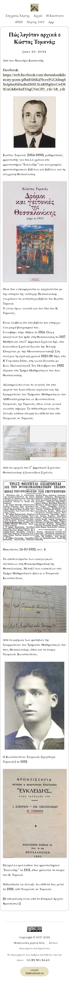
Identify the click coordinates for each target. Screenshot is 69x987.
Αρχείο (37, 16)
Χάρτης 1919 (35, 22)
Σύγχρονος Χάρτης (17, 16)
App (51, 22)
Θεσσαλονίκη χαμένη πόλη (29, 942)
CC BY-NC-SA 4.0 (38, 960)
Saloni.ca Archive (34, 4)
